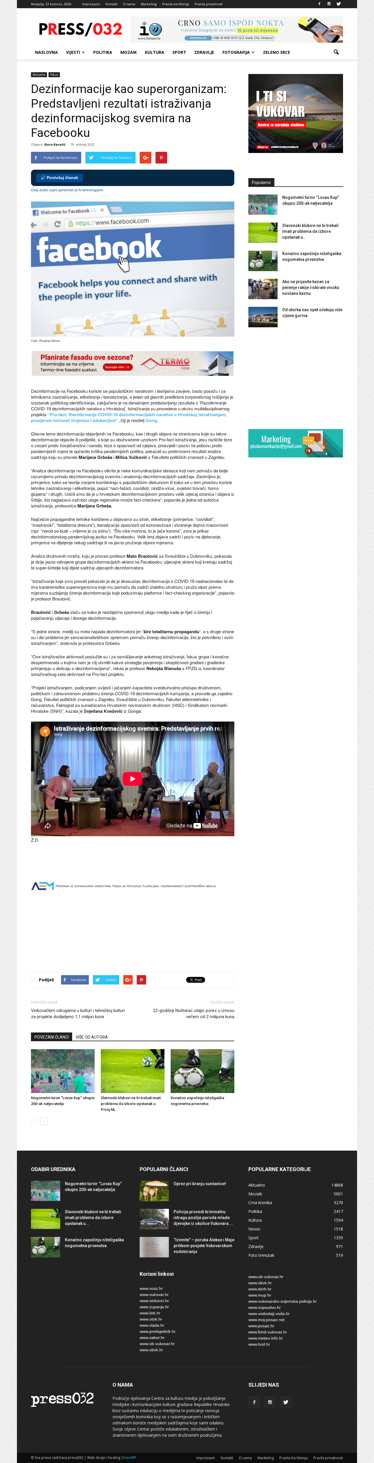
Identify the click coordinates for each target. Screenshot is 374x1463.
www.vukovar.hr (154, 1294)
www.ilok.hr (150, 1313)
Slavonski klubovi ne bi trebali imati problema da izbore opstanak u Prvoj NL (131, 1104)
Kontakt (111, 4)
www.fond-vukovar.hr (267, 1332)
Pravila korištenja (175, 4)
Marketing (149, 4)
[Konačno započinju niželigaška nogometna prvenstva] (202, 1071)
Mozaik (128, 52)
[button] (336, 52)
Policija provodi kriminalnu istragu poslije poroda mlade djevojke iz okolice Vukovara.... (203, 1217)
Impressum (91, 4)
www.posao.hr (261, 1325)
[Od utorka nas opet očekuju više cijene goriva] (263, 317)
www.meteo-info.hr (265, 1338)
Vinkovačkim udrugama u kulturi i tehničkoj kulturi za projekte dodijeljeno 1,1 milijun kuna (78, 1013)
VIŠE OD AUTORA (92, 1037)
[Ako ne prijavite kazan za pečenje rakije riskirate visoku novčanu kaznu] (263, 289)
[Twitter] (338, 4)
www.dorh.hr (259, 1289)
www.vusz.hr (151, 1288)
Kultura (154, 52)
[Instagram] (329, 4)
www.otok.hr (151, 1319)
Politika (102, 52)
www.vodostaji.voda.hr (269, 1313)
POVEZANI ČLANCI (51, 1037)
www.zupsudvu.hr (264, 1307)
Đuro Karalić (55, 144)
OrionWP (128, 1457)
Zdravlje (204, 52)
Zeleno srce (276, 52)
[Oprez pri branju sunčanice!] (154, 1191)
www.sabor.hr (152, 1337)
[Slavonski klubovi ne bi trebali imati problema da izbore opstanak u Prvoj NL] (133, 1071)
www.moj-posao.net (266, 1319)
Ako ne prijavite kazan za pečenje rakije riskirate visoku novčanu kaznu (310, 287)
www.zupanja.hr (154, 1306)
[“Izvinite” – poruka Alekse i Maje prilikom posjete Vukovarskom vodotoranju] (154, 1247)
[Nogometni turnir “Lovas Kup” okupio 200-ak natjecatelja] (63, 1071)
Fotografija (236, 52)
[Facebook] (319, 4)
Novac (254, 1229)
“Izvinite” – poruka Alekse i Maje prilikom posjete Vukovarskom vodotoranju (204, 1245)
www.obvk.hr (151, 1349)
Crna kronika (260, 1202)
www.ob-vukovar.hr (157, 1343)
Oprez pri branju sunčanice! (200, 1183)
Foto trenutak (261, 1255)
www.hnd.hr (259, 1344)
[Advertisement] (137, 947)
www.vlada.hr (152, 1325)
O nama (129, 4)
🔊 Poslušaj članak (59, 177)
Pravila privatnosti (209, 4)
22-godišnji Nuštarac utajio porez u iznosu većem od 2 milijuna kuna (193, 1013)
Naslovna (46, 52)
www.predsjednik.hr (158, 1331)
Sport (179, 52)
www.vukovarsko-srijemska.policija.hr (282, 1301)
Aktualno (39, 75)
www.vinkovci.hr (154, 1300)
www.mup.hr (259, 1295)
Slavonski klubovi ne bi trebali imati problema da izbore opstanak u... (310, 231)
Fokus (54, 75)
